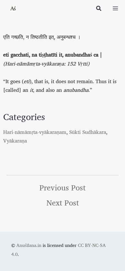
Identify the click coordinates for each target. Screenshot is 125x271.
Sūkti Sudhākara (87, 132)
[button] (99, 9)
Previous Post (62, 187)
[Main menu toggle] (115, 8)
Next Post (62, 202)
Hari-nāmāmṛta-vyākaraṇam (34, 132)
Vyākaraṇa (15, 140)
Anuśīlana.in (28, 245)
